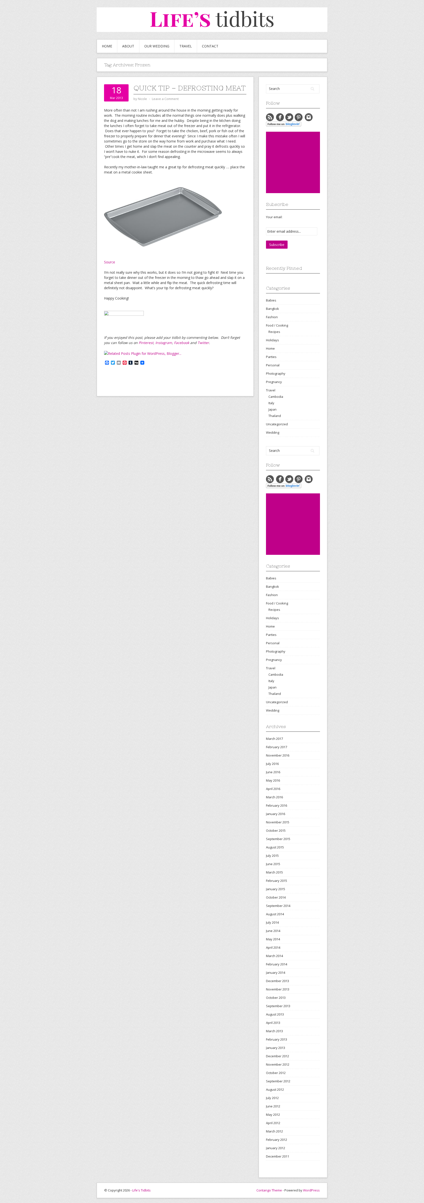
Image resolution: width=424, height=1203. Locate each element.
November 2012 (277, 1064)
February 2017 (276, 747)
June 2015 (273, 864)
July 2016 (272, 763)
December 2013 (277, 981)
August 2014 (275, 914)
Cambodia (275, 396)
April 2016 (273, 789)
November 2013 (277, 989)
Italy (271, 403)
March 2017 (274, 738)
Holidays (272, 340)
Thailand (274, 416)
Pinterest (146, 342)
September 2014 (278, 905)
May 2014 (273, 939)
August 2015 (275, 847)
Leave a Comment (165, 99)
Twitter (203, 342)
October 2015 (276, 830)
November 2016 (277, 755)
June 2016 (273, 772)
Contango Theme (269, 1190)
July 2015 (272, 855)
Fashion (272, 317)
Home (107, 46)
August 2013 (275, 1014)
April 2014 (273, 947)
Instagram (163, 342)
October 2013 (276, 997)
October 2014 (276, 897)
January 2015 (275, 889)
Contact (210, 46)
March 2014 (274, 956)
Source (109, 262)
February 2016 (276, 805)
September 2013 (278, 1006)
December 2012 (277, 1056)
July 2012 (272, 1098)
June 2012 (273, 1106)
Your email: (274, 217)
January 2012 (275, 1148)
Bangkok (272, 308)
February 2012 (276, 1139)
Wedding (272, 432)
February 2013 (276, 1039)
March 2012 (274, 1131)
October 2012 (276, 1073)
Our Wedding (156, 46)
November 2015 (277, 822)
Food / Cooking (277, 325)
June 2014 (273, 931)
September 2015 (278, 839)
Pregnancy (274, 382)
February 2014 (276, 964)
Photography (275, 373)
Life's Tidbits (141, 1190)
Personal (272, 365)
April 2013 (273, 1022)
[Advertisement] (303, 162)
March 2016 (274, 797)
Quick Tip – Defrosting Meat (189, 88)
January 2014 (275, 972)
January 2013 (275, 1047)
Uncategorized (277, 424)
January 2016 (275, 814)
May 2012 (273, 1114)
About (128, 46)
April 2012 (273, 1123)
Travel (185, 46)
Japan (272, 409)
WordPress (311, 1190)
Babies (271, 300)
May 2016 (273, 780)
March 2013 (274, 1031)
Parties (271, 357)
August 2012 (275, 1089)
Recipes (274, 331)
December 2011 (277, 1156)
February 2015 (276, 880)
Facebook (181, 342)
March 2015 (274, 872)
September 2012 (278, 1081)
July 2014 (272, 922)
